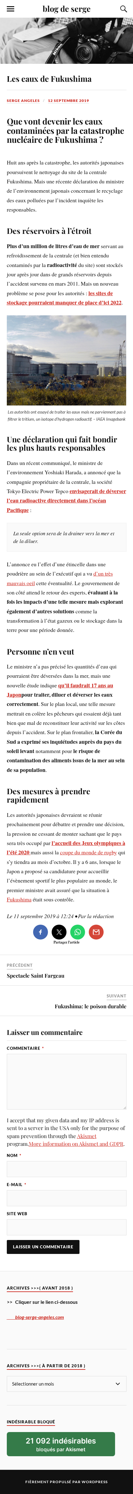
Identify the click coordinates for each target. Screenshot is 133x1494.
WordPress (95, 1481)
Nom (14, 1155)
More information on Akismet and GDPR (76, 1143)
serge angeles (23, 100)
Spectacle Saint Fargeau (35, 975)
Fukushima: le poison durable (91, 1006)
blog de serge (67, 8)
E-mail (16, 1184)
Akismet (87, 1136)
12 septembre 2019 (68, 100)
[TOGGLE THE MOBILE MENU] (10, 9)
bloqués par (61, 1444)
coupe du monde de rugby (88, 852)
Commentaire (25, 1048)
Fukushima (19, 899)
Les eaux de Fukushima (49, 78)
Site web (17, 1213)
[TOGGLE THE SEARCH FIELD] (123, 9)
